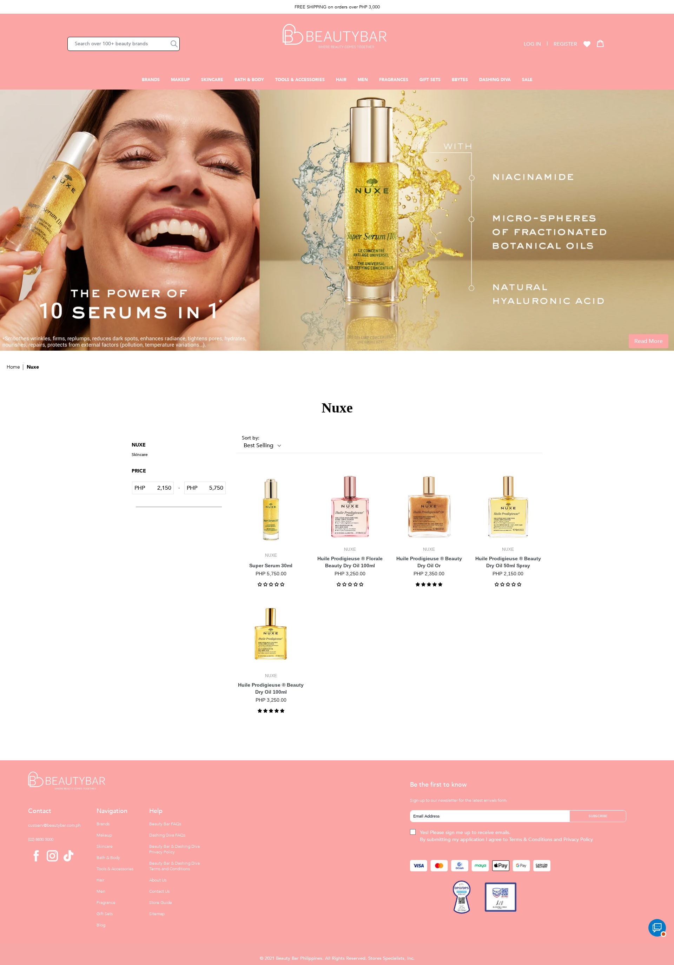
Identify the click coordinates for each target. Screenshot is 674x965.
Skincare (212, 79)
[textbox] (159, 488)
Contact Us (159, 891)
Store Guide (160, 902)
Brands (151, 79)
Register (565, 44)
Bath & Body (249, 79)
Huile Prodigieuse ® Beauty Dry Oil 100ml (271, 688)
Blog (101, 925)
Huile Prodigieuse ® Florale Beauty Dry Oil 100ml (350, 562)
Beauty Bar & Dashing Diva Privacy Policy (174, 849)
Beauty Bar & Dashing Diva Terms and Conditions (174, 866)
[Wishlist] (587, 44)
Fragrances (393, 79)
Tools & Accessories (300, 79)
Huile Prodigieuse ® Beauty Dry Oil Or (429, 562)
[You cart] (600, 43)
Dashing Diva (495, 79)
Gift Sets (430, 79)
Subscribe (598, 816)
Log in (532, 44)
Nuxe (33, 367)
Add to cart (271, 541)
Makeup (180, 79)
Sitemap (157, 914)
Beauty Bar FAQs (165, 824)
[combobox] (123, 44)
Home (13, 367)
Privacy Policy (578, 839)
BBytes (460, 79)
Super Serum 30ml (270, 565)
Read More (648, 341)
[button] (174, 43)
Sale (527, 79)
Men (363, 79)
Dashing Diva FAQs (167, 835)
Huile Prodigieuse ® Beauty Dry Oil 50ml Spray (508, 562)
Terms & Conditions (530, 839)
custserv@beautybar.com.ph (54, 825)
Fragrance (106, 902)
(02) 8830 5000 (40, 839)
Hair (341, 79)
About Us (157, 880)
